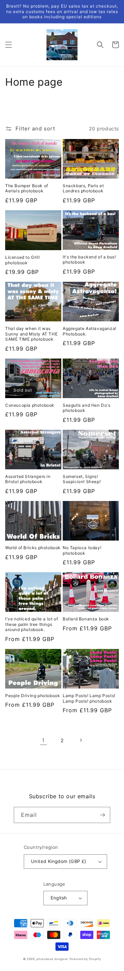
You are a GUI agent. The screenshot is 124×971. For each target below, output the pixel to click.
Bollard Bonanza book (86, 618)
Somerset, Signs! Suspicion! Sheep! (82, 479)
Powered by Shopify (85, 959)
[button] (8, 44)
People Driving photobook (32, 695)
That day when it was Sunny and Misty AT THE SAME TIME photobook (31, 334)
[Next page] (80, 740)
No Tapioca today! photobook (82, 550)
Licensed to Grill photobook (22, 260)
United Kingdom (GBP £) (58, 861)
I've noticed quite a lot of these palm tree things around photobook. (31, 624)
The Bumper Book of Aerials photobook (26, 188)
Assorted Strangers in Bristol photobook (28, 479)
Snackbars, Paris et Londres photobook (83, 188)
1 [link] (43, 740)
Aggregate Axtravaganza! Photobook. (89, 331)
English (59, 897)
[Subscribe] (102, 815)
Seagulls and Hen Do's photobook (87, 408)
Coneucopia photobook (29, 405)
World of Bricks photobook (33, 547)
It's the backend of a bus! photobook (89, 259)
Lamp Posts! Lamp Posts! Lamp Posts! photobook (89, 698)
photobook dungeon (52, 959)
